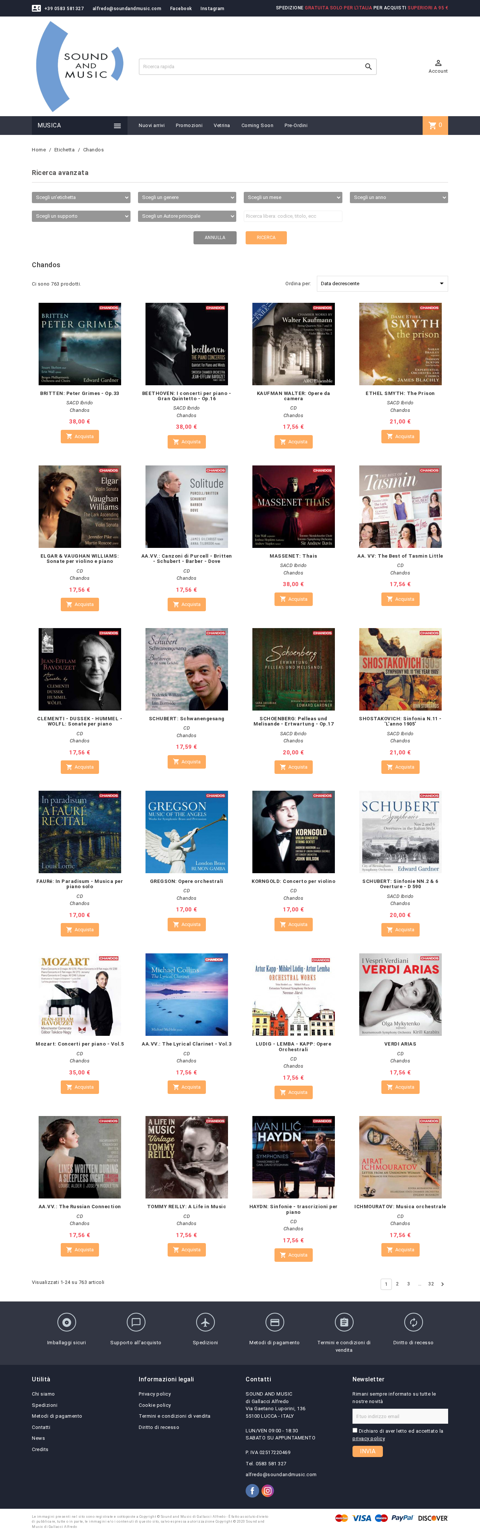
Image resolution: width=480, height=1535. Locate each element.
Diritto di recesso (159, 1427)
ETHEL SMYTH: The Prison (400, 393)
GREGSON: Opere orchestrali (187, 881)
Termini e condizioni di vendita (175, 1416)
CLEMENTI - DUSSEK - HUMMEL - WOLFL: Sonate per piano (79, 721)
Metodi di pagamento (57, 1416)
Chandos (80, 410)
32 (431, 1284)
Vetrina (222, 125)
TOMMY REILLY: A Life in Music (186, 1206)
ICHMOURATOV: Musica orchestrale (400, 1206)
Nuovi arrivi (152, 125)
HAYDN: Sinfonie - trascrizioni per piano (293, 1209)
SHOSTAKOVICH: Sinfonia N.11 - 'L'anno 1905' (400, 721)
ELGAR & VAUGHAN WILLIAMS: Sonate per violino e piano (79, 558)
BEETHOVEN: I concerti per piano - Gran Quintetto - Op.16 (186, 395)
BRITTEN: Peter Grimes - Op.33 (79, 393)
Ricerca (266, 237)
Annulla (215, 237)
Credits (40, 1449)
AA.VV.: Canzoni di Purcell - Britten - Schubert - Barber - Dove (186, 558)
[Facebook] (252, 1491)
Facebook (181, 8)
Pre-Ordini (296, 125)
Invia (367, 1451)
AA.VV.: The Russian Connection (80, 1206)
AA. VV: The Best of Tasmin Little (400, 556)
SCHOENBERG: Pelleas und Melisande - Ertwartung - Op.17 (293, 721)
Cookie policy (155, 1405)
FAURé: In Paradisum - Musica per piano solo (79, 883)
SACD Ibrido (79, 402)
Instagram (213, 8)
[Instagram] (267, 1491)
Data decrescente (383, 283)
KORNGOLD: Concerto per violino (293, 881)
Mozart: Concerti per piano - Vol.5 (80, 1044)
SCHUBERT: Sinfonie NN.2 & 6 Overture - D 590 (400, 883)
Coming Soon (258, 125)
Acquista (80, 436)
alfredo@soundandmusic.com (127, 8)
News (38, 1438)
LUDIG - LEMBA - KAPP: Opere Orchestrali (294, 1046)
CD (293, 408)
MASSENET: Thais (293, 556)
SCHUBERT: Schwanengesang (187, 718)
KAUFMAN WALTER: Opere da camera (293, 395)
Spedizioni (44, 1405)
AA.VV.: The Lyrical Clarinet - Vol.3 (186, 1044)
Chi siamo (43, 1394)
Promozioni (189, 125)
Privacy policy (155, 1394)
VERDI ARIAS (400, 1044)
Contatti (41, 1427)
